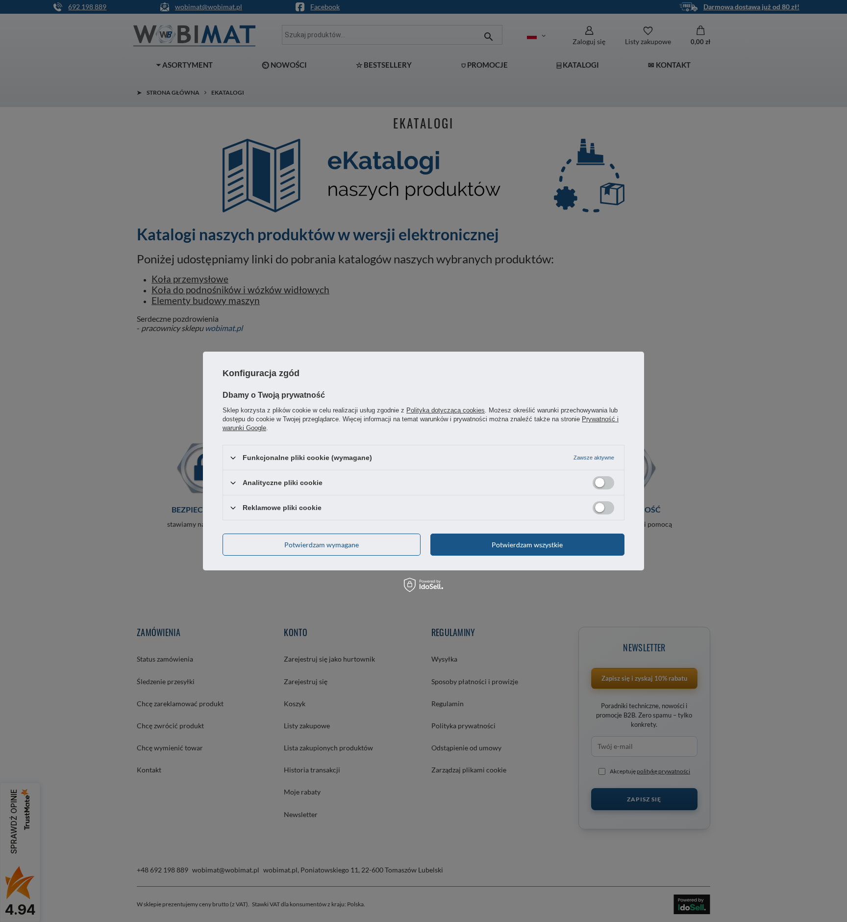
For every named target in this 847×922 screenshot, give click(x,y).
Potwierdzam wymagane (321, 544)
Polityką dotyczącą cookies (445, 410)
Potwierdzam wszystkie (527, 544)
